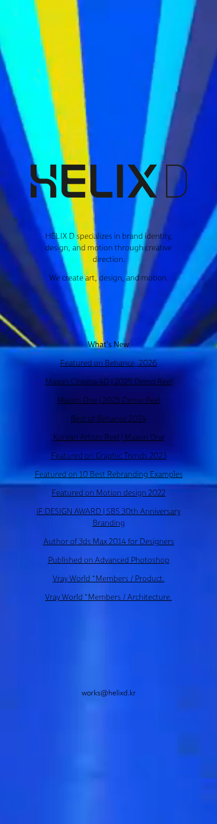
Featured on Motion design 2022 (108, 492)
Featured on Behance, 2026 (108, 363)
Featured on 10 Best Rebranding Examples (109, 474)
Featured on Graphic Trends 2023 (109, 455)
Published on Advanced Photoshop (109, 560)
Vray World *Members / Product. (108, 578)
